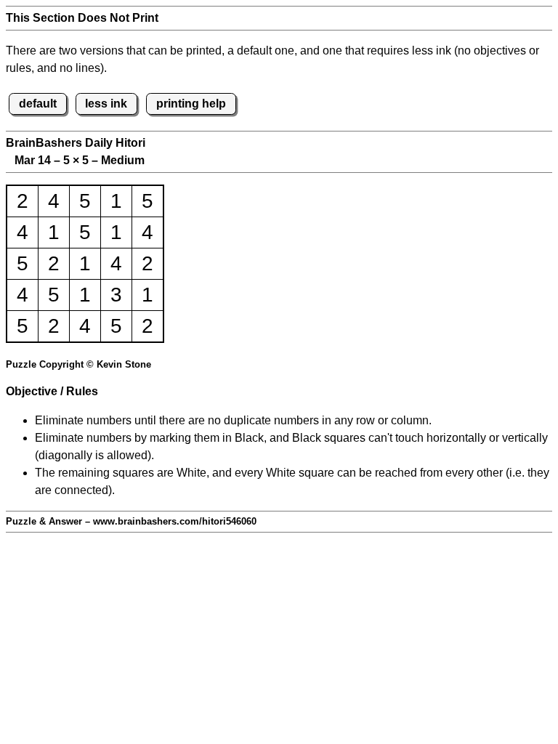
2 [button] (22, 201)
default (38, 103)
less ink (106, 103)
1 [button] (116, 201)
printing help (191, 103)
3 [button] (116, 294)
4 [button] (54, 201)
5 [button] (85, 201)
